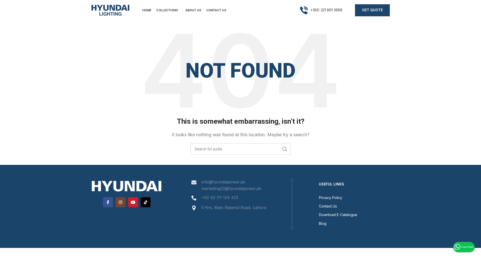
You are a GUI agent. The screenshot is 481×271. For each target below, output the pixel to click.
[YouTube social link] (133, 202)
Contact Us (328, 206)
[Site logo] (110, 9)
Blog (322, 223)
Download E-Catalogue (338, 215)
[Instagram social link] (120, 202)
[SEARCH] (285, 149)
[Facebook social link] (108, 202)
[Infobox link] (321, 10)
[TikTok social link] (146, 202)
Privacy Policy (330, 197)
